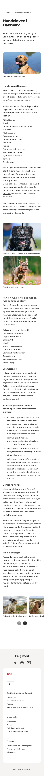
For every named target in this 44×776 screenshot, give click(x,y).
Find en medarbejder (16, 749)
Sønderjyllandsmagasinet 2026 (20, 707)
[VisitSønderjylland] (14, 674)
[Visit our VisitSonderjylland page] (15, 663)
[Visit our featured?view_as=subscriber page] (29, 663)
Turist (8, 12)
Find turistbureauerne (16, 701)
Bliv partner (12, 752)
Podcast (10, 704)
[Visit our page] (22, 663)
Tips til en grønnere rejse (17, 731)
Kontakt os (11, 698)
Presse (9, 725)
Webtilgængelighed (15, 728)
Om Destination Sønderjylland (20, 746)
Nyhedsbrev (12, 722)
